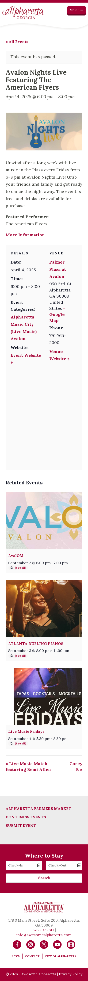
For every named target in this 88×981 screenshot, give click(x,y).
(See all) (20, 567)
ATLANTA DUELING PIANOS (35, 643)
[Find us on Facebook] (17, 944)
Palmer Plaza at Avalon (57, 269)
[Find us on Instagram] (30, 944)
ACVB (16, 956)
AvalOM (15, 555)
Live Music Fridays (26, 731)
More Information (25, 235)
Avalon (18, 338)
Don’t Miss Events (26, 817)
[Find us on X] (44, 944)
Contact (32, 956)
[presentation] (44, 520)
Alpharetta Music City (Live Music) (24, 324)
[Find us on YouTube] (57, 944)
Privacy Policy (70, 974)
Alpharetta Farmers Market (38, 808)
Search (44, 877)
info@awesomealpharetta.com (44, 934)
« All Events (17, 41)
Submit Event (21, 825)
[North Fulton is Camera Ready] (71, 944)
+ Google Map (57, 314)
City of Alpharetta (60, 956)
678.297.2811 (43, 929)
